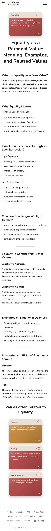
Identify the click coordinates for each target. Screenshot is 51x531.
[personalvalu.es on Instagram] (38, 521)
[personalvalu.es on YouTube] (35, 521)
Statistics (19, 512)
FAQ (28, 512)
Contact (27, 520)
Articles (10, 512)
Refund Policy (29, 516)
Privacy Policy (39, 512)
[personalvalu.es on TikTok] (42, 521)
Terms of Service (14, 516)
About (41, 516)
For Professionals (13, 520)
